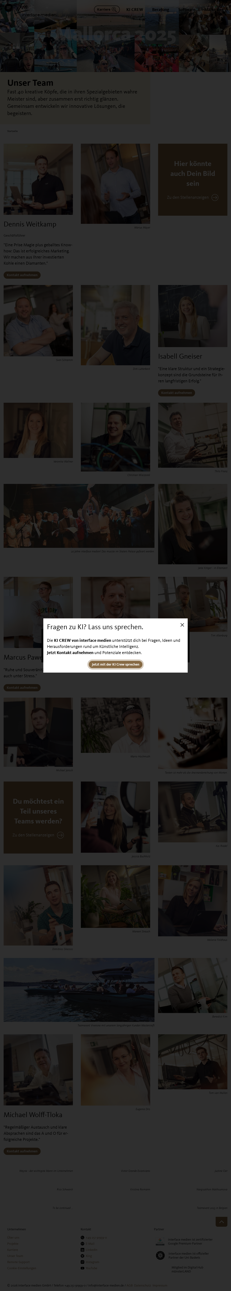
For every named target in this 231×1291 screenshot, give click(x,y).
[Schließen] (182, 624)
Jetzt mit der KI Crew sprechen (115, 664)
